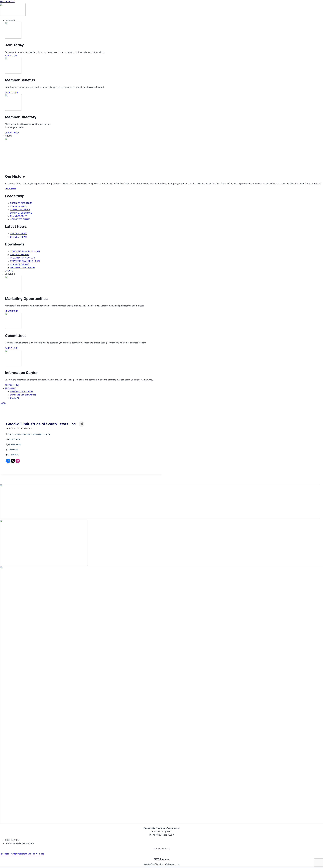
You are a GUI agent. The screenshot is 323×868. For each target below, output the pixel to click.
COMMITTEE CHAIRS (20, 209)
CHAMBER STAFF (18, 206)
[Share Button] (81, 424)
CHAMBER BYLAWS (19, 254)
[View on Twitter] (13, 462)
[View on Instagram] (18, 462)
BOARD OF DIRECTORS (21, 203)
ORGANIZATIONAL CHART (22, 257)
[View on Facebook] (8, 462)
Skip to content (7, 1)
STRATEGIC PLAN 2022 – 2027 (25, 251)
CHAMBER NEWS (18, 233)
